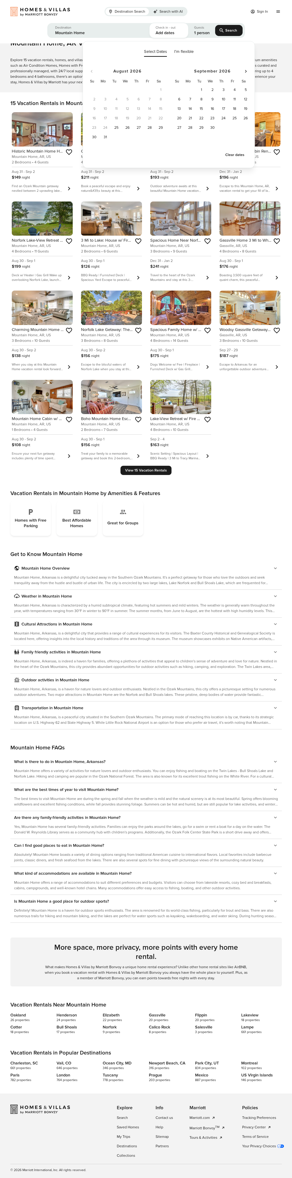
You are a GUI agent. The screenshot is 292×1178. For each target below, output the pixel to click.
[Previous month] (91, 71)
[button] (98, 30)
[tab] (127, 11)
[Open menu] (278, 11)
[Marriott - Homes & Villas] (42, 11)
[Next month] (246, 71)
